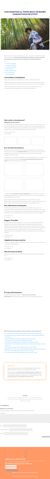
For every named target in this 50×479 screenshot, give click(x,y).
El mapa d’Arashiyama (10, 74)
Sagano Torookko (9, 68)
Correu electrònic (4, 429)
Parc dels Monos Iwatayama (11, 67)
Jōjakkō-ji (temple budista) (11, 70)
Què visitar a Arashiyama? (11, 65)
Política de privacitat (16, 472)
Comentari (3, 413)
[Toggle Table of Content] (5, 61)
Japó (34, 17)
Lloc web (2, 433)
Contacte (36, 472)
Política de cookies (24, 472)
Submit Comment (46, 436)
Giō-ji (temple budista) (10, 72)
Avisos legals (31, 472)
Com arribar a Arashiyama (11, 63)
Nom (1, 425)
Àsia (31, 17)
